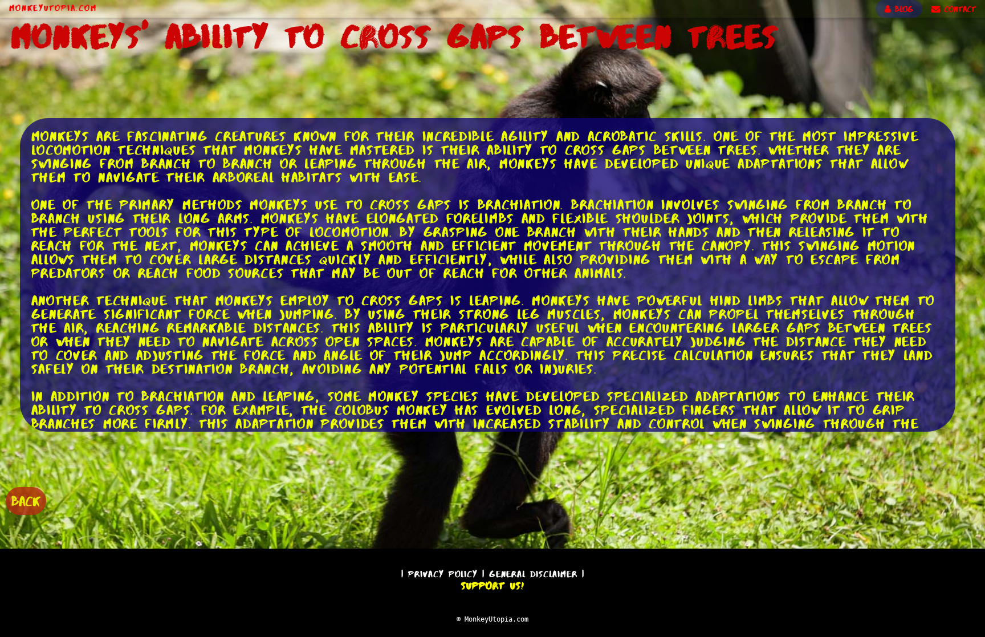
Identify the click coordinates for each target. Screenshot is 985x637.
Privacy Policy (443, 574)
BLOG (902, 9)
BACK (25, 501)
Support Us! (492, 585)
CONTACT (958, 9)
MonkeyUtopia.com (53, 8)
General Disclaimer (533, 574)
